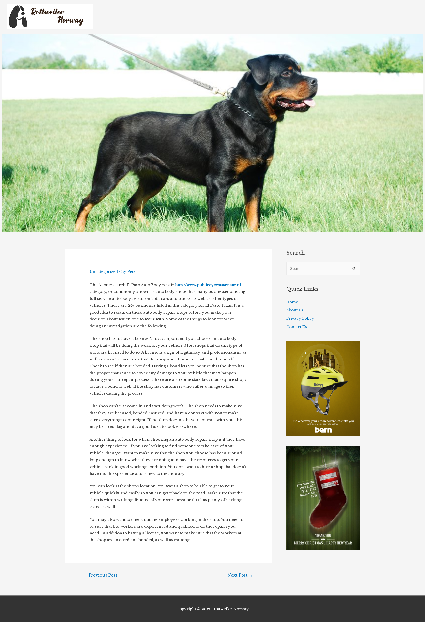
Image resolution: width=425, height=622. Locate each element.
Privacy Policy (300, 318)
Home (292, 302)
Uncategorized (104, 271)
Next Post (240, 575)
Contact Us (296, 326)
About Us (294, 310)
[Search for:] (323, 268)
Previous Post (100, 575)
